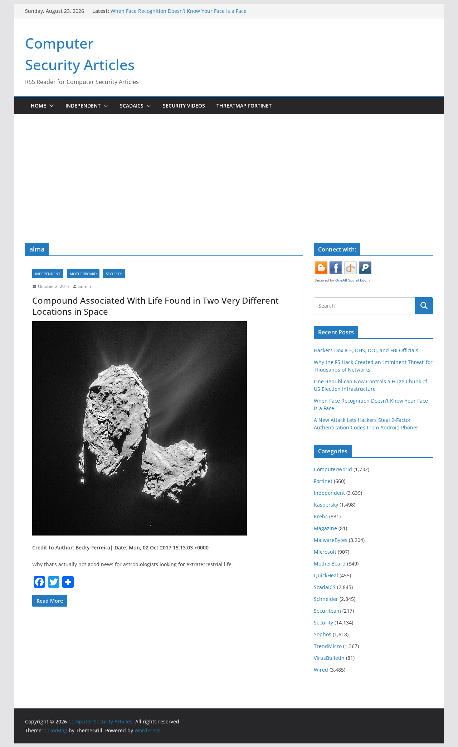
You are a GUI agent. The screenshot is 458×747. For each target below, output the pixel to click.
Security (114, 273)
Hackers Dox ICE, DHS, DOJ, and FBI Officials (366, 350)
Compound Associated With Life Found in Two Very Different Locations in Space (155, 305)
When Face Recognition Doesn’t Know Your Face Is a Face (179, 11)
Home (38, 105)
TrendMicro (328, 646)
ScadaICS (131, 105)
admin (84, 286)
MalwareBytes (330, 540)
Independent (83, 105)
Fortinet (323, 481)
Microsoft (325, 551)
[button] (50, 106)
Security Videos (184, 105)
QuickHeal (326, 575)
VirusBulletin (329, 657)
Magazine (325, 528)
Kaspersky (326, 504)
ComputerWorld (333, 469)
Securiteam (327, 610)
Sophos (322, 634)
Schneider (326, 599)
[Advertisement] (229, 168)
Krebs (321, 516)
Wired (321, 669)
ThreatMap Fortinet (244, 105)
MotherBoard (83, 273)
